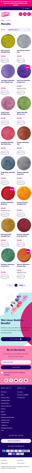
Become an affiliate (22, 395)
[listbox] (19, 30)
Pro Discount (21, 397)
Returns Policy (5, 397)
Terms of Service (6, 406)
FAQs (2, 395)
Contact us (4, 425)
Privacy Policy (5, 403)
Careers (3, 409)
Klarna (3, 412)
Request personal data (7, 417)
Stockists (4, 392)
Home (2, 20)
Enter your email (8, 362)
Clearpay (3, 414)
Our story (20, 392)
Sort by (3, 29)
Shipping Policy (5, 400)
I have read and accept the (11, 372)
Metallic (8, 20)
